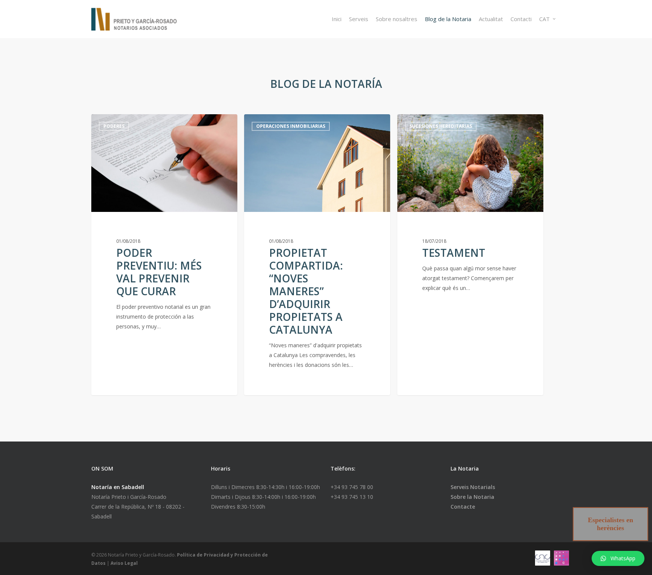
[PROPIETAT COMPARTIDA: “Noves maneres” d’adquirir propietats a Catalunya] (317, 254)
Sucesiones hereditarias (440, 126)
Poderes (114, 126)
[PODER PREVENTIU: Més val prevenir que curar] (164, 254)
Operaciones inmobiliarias (290, 126)
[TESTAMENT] (470, 254)
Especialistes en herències (610, 524)
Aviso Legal (124, 563)
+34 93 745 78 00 (352, 487)
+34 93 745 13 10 (352, 496)
